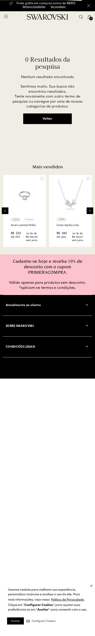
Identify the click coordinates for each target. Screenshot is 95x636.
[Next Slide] (90, 210)
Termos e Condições (33, 7)
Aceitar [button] (15, 621)
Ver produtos (58, 7)
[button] (41, 621)
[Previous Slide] (5, 210)
